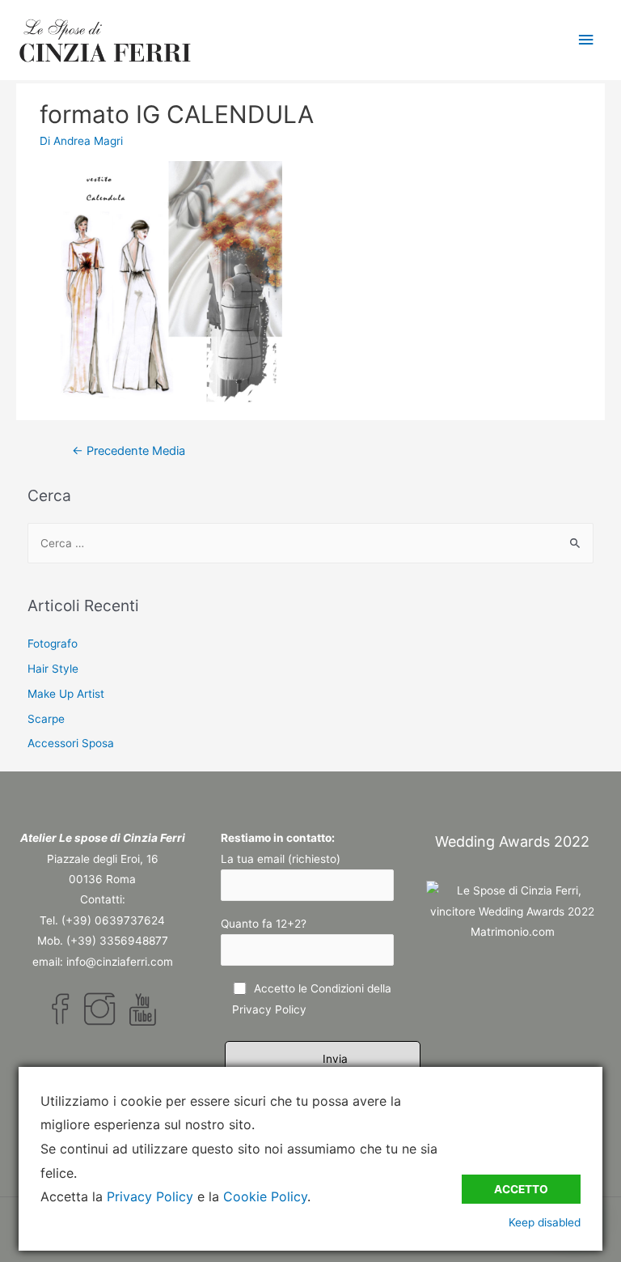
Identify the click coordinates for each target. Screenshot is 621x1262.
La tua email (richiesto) (280, 858)
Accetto (521, 1189)
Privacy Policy (269, 1009)
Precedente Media (128, 451)
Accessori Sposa (70, 743)
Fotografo (52, 643)
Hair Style (52, 668)
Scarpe (46, 718)
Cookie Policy (265, 1196)
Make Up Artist (65, 693)
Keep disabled (545, 1222)
